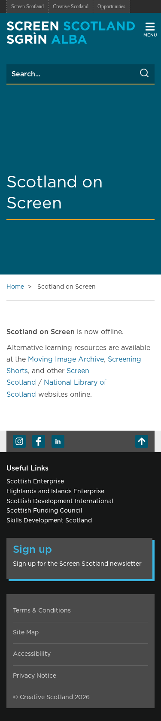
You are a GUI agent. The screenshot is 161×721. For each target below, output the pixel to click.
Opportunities (111, 6)
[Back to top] (141, 441)
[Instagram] (19, 441)
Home (15, 287)
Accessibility (32, 654)
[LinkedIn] (58, 441)
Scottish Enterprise (35, 482)
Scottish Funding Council (44, 511)
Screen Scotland (27, 6)
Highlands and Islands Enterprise (55, 492)
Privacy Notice (34, 676)
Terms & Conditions (42, 611)
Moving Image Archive (66, 359)
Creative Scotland (70, 6)
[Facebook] (38, 441)
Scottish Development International (59, 501)
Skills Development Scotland (49, 521)
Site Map (26, 633)
